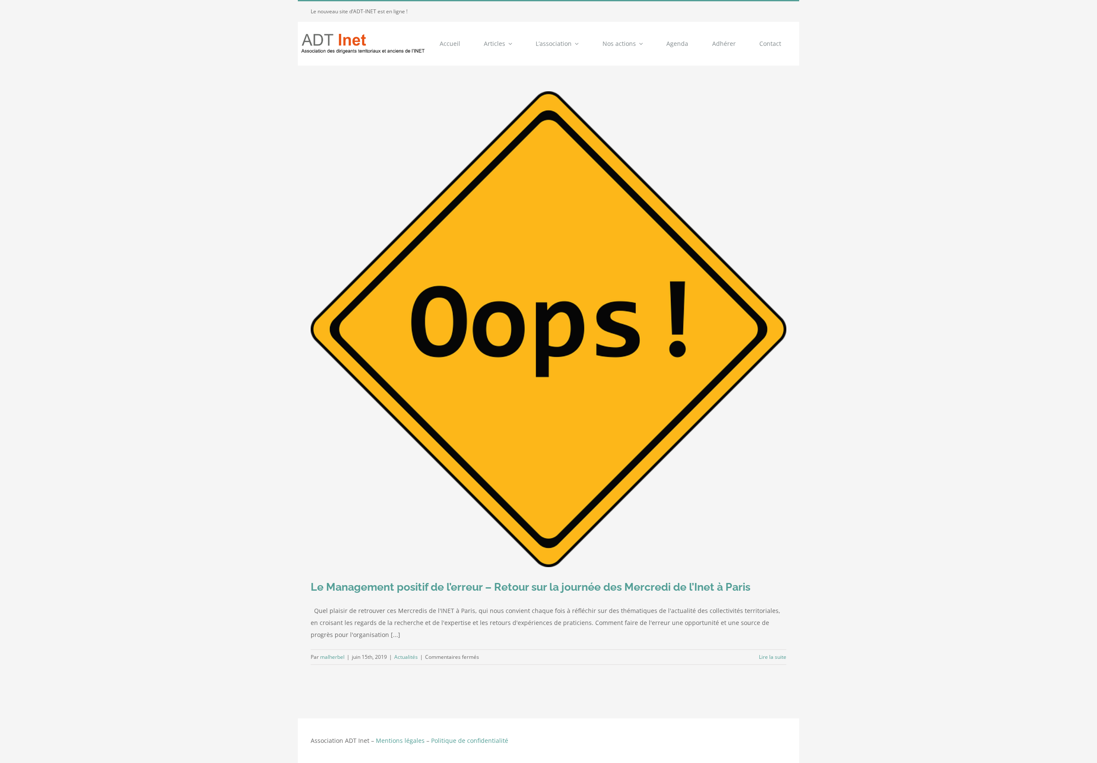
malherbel (332, 657)
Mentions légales (400, 740)
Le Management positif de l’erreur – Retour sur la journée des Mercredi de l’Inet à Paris (530, 586)
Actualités (406, 657)
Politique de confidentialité (469, 740)
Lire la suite (772, 657)
